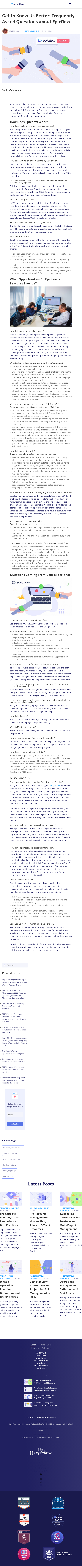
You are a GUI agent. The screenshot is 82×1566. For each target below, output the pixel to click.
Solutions (46, 1348)
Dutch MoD (41, 1368)
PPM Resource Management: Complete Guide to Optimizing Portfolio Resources (14, 1080)
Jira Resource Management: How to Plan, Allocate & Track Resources (14, 1030)
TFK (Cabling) (41, 1355)
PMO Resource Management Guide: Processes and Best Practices (13, 1069)
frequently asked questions (13, 1148)
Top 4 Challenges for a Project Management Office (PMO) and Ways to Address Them (14, 982)
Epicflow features (9, 1165)
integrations (55, 785)
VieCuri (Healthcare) (41, 1361)
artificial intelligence (10, 1153)
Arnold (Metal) (41, 1353)
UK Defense (41, 1363)
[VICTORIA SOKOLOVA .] (5, 31)
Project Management (30, 31)
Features (41, 1344)
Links (49, 1344)
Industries (35, 1348)
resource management (11, 1159)
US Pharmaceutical (41, 1366)
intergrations (8, 1176)
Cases (33, 1344)
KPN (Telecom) (41, 1358)
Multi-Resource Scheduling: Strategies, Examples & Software (13, 1006)
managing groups (9, 1171)
